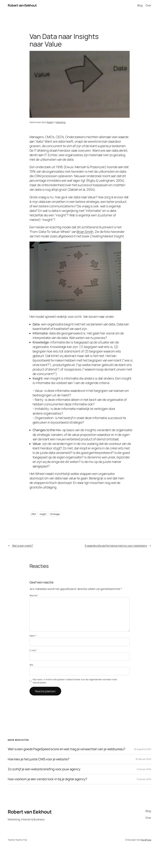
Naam (33, 635)
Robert (50, 122)
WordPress (146, 839)
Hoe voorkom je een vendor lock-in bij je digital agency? (47, 779)
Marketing (61, 122)
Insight (43, 514)
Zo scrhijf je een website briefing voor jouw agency (44, 769)
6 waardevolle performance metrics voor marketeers (116, 545)
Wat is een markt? (22, 545)
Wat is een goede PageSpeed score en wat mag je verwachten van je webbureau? (66, 749)
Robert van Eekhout (22, 5)
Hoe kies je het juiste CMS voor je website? (38, 759)
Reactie (34, 595)
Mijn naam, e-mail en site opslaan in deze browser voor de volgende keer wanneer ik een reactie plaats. (75, 681)
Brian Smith (85, 231)
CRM (33, 514)
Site (31, 664)
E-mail (33, 650)
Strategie (54, 514)
